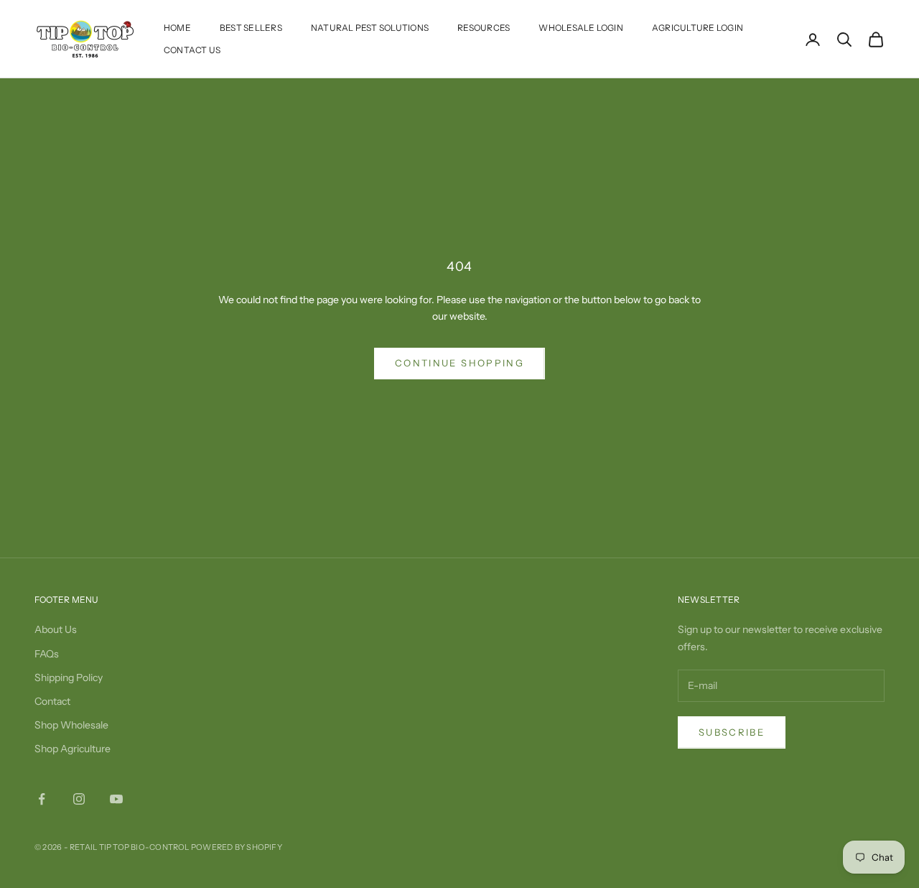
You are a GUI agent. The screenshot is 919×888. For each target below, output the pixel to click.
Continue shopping (459, 363)
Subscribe (732, 732)
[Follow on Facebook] (41, 799)
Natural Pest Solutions (370, 27)
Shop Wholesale (71, 724)
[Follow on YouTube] (116, 799)
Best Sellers (251, 27)
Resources (483, 27)
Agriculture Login (697, 27)
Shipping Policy (68, 677)
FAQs (46, 653)
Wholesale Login (580, 27)
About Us (55, 629)
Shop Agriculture (72, 748)
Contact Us (192, 50)
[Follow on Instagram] (79, 799)
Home (177, 27)
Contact (52, 701)
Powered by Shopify (236, 847)
